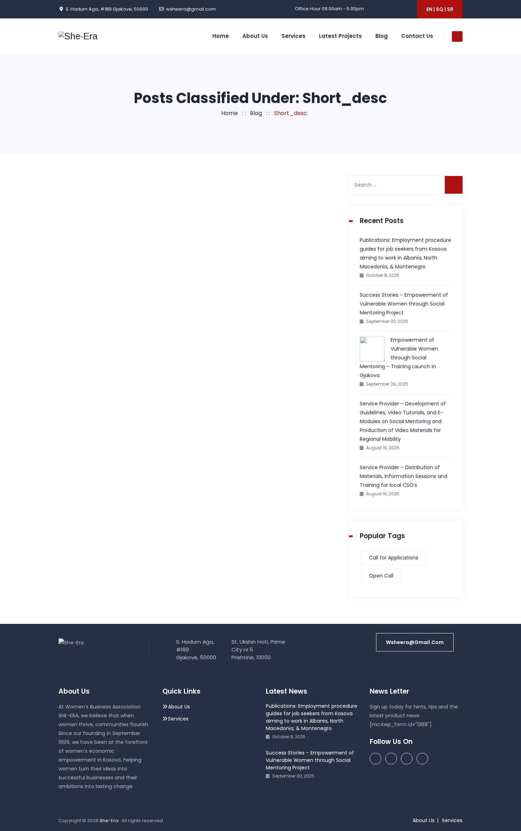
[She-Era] (77, 36)
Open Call (381, 575)
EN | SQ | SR (439, 9)
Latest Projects (340, 36)
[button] (415, 642)
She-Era (109, 820)
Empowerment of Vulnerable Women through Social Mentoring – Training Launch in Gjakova (399, 357)
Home (220, 36)
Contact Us (417, 36)
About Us (255, 36)
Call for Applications (393, 557)
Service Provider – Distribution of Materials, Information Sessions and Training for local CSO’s (403, 476)
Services (293, 36)
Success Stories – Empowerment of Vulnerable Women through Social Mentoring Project (404, 303)
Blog (381, 36)
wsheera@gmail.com (191, 9)
